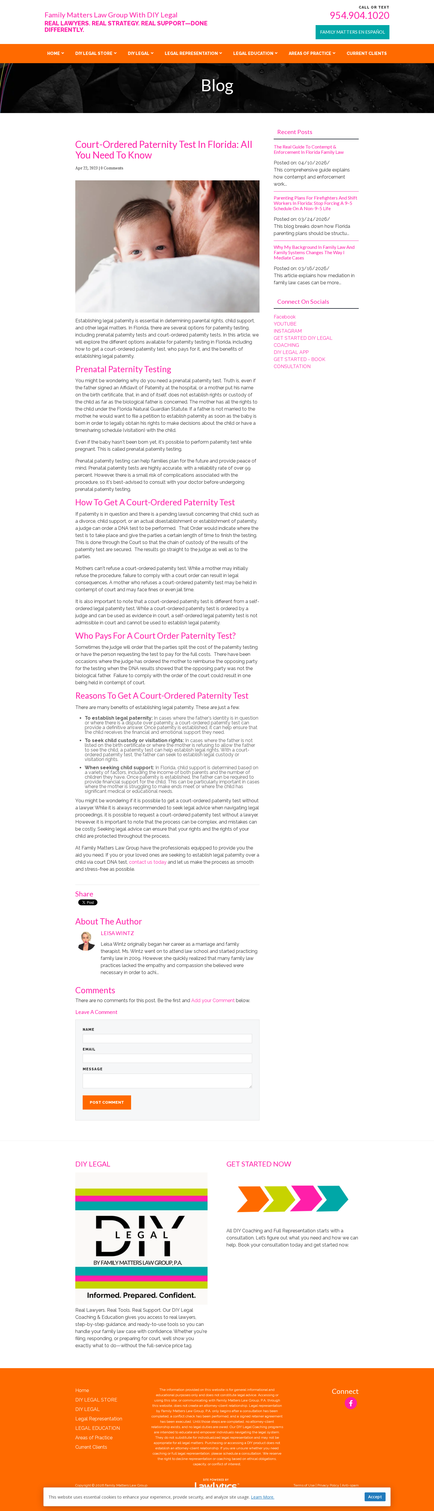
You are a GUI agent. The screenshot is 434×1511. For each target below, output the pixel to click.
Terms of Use (304, 1485)
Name (88, 1030)
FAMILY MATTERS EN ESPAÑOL (352, 32)
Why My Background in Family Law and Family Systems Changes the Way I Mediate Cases (314, 252)
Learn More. (262, 1497)
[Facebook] (351, 1403)
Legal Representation (191, 53)
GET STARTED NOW (258, 1163)
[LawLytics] (217, 1485)
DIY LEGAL (138, 53)
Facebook (285, 317)
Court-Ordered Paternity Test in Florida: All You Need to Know (163, 149)
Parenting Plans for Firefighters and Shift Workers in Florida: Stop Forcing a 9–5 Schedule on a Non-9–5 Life (315, 203)
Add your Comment (213, 1000)
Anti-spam (350, 1485)
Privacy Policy (328, 1485)
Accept (375, 1496)
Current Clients (367, 53)
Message (93, 1069)
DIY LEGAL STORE (93, 53)
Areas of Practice (310, 53)
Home (53, 53)
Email (89, 1049)
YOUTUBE (285, 324)
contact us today (148, 862)
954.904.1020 (359, 15)
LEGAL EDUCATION (253, 53)
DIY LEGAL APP (291, 352)
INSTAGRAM (288, 331)
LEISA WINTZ (117, 933)
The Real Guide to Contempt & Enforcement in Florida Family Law (309, 149)
